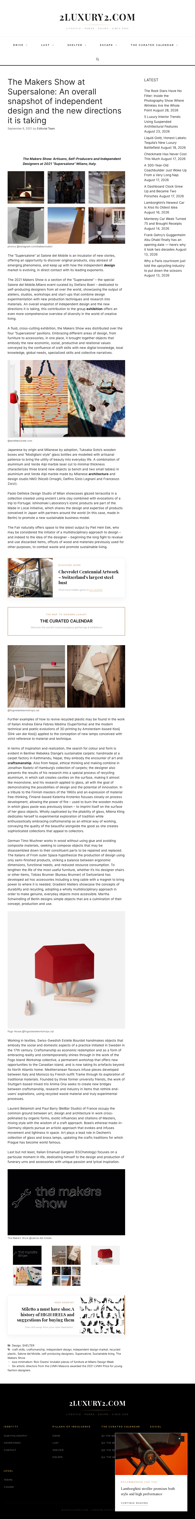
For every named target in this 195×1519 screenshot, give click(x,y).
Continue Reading (134, 1503)
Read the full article (97, 799)
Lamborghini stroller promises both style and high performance (148, 1491)
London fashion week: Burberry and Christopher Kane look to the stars (93, 778)
